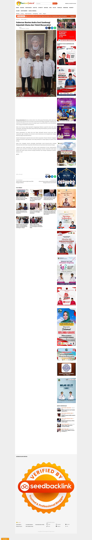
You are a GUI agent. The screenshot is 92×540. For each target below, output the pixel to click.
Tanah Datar (69, 407)
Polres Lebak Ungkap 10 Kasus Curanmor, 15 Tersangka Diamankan (36, 212)
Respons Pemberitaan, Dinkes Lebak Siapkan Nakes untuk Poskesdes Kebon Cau (59, 16)
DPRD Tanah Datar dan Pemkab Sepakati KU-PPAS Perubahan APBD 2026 (21, 198)
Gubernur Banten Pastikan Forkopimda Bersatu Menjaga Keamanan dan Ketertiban (47, 181)
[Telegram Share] (52, 28)
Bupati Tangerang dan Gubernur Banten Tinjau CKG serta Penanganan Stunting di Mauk (36, 226)
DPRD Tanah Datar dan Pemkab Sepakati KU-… (68, 410)
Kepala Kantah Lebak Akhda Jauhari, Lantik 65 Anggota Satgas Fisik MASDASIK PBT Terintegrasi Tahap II (22, 226)
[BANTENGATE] (25, 3)
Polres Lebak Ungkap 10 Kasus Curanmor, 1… (67, 431)
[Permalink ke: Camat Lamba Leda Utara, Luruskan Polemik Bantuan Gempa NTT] (22, 206)
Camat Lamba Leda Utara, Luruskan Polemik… (66, 426)
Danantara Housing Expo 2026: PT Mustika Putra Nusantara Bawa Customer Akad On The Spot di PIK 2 (50, 212)
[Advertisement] (36, 109)
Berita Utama (63, 407)
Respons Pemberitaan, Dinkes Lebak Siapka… (67, 421)
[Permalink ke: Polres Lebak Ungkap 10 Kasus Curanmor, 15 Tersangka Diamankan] (36, 206)
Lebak (72, 413)
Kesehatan (68, 413)
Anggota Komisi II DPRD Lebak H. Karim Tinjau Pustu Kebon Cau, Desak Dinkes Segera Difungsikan (36, 199)
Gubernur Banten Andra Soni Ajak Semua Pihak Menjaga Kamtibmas (24, 181)
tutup (47, 523)
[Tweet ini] (49, 28)
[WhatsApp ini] (55, 28)
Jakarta (68, 424)
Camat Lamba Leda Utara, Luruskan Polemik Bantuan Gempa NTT (21, 212)
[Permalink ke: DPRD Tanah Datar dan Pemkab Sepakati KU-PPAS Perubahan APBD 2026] (22, 192)
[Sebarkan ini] (46, 28)
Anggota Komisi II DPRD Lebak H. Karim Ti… (68, 416)
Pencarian (55, 3)
